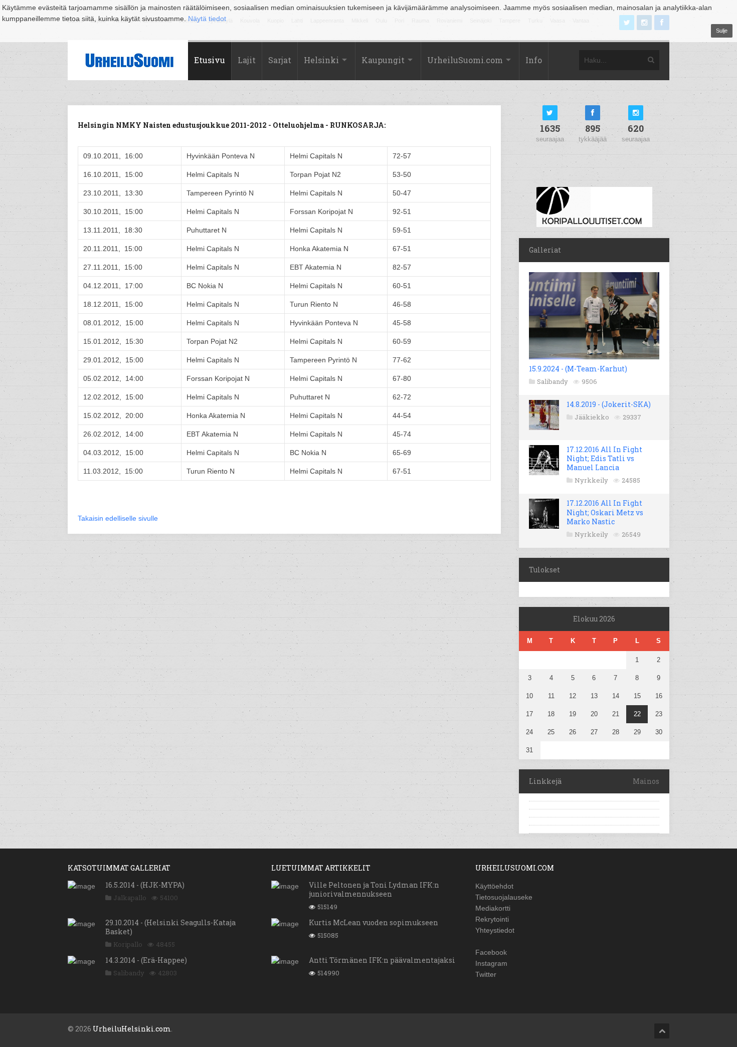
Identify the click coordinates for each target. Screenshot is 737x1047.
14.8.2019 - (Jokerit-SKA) (609, 404)
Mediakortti (492, 908)
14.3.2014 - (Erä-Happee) (146, 960)
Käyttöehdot (494, 886)
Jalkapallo (129, 897)
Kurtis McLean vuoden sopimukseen (373, 922)
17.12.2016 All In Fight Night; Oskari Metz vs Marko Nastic (605, 512)
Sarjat (279, 60)
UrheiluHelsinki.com (132, 1028)
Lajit (247, 60)
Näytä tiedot (207, 19)
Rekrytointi (492, 919)
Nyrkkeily (591, 480)
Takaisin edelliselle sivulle (118, 518)
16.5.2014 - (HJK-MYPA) (145, 885)
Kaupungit (383, 60)
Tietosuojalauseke (503, 897)
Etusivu (209, 60)
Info (533, 60)
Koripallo (127, 944)
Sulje (721, 31)
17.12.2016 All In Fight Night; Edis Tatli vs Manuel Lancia (604, 458)
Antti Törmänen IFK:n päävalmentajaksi (382, 960)
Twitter (485, 974)
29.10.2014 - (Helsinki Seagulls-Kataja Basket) (170, 927)
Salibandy (552, 381)
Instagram (491, 963)
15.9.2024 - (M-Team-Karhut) (578, 368)
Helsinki (321, 60)
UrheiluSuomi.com (465, 60)
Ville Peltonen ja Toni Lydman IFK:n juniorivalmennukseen (374, 889)
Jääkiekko (592, 417)
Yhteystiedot (494, 930)
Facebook (491, 952)
